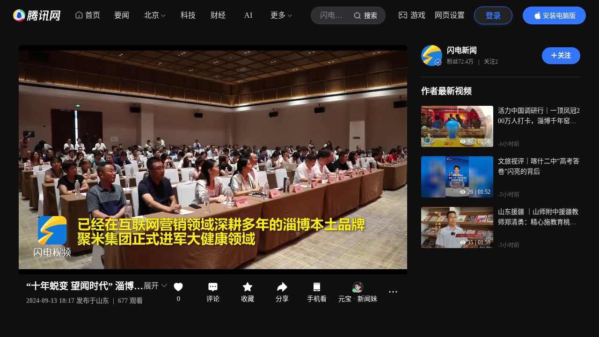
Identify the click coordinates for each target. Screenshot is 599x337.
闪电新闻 (462, 50)
